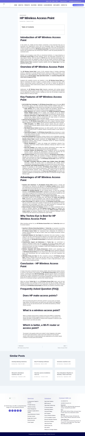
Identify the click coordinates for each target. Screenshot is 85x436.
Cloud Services (48, 5)
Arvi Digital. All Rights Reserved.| (48, 434)
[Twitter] (12, 411)
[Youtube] (15, 411)
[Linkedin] (20, 411)
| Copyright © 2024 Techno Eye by (35, 434)
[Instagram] (18, 411)
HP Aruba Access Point (23, 346)
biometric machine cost (63, 361)
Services (40, 5)
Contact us (64, 5)
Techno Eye (23, 21)
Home (15, 5)
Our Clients (56, 5)
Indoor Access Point (62, 346)
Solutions (33, 5)
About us (20, 5)
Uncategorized (23, 15)
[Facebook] (10, 411)
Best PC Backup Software (41, 361)
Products (27, 5)
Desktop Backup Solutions (19, 361)
